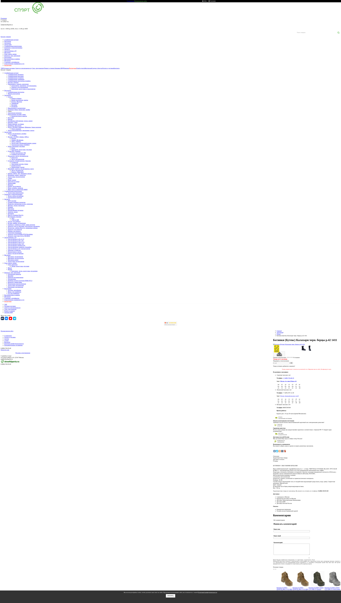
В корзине (4, 18)
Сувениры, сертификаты (11, 62)
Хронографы (12, 183)
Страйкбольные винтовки (16, 76)
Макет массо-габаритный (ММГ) (18, 189)
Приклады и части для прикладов (18, 156)
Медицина (7, 60)
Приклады (14, 157)
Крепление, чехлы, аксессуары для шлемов (24, 271)
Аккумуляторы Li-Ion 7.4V (16, 244)
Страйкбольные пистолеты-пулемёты (19, 81)
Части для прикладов (17, 159)
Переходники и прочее (15, 252)
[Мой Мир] (282, 451)
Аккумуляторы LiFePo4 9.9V (16, 245)
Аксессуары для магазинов (16, 261)
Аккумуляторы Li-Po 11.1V (16, 239)
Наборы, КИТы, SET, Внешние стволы (19, 173)
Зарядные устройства (14, 250)
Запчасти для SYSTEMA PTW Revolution (20, 234)
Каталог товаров (6, 36)
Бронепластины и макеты (19, 116)
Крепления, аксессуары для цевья (21, 149)
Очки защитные (12, 264)
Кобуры (10, 119)
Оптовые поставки (9, 68)
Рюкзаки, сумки (12, 122)
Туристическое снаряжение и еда (14, 63)
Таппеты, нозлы (13, 212)
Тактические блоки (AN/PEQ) (20, 145)
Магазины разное (13, 260)
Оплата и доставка (108, 68)
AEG (12, 218)
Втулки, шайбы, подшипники (17, 223)
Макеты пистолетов (14, 93)
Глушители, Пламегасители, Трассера (19, 161)
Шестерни (11, 208)
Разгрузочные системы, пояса (17, 114)
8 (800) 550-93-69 (10, 26)
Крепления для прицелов (15, 287)
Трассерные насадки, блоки (19, 164)
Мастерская (88, 68)
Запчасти (7, 49)
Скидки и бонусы (97, 68)
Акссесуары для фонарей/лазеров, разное (23, 143)
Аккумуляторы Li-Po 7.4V (16, 240)
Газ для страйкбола (13, 293)
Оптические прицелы (14, 274)
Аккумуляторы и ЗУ (10, 51)
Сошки (10, 178)
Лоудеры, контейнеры (14, 290)
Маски (10, 268)
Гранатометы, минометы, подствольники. (24, 85)
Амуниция (7, 43)
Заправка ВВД (59, 68)
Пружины (11, 213)
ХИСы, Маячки (16, 141)
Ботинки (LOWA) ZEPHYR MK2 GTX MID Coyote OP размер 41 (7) (300, 589)
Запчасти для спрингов (15, 229)
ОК (291, 363)
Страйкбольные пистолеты (16, 92)
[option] (285, 584)
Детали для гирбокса (14, 221)
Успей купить (80, 68)
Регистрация (213, 1)
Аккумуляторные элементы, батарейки (19, 247)
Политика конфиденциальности (14, 343)
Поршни (10, 207)
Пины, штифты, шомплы (15, 188)
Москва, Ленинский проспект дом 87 (289, 396)
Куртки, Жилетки (16, 101)
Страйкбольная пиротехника (13, 46)
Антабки (14, 135)
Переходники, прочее (17, 167)
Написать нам (5, 350)
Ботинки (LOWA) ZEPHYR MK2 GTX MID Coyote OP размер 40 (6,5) (284, 589)
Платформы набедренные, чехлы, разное (20, 121)
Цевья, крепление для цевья (16, 146)
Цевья (13, 148)
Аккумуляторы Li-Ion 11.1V (16, 242)
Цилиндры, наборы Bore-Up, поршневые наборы (23, 228)
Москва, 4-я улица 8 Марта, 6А (288, 381)
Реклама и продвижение (22, 353)
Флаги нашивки (16, 129)
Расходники (7, 57)
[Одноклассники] (280, 451)
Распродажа (7, 65)
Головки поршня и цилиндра (16, 202)
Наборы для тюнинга (14, 231)
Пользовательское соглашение (13, 345)
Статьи (6, 340)
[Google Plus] (285, 451)
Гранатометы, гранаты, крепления (18, 84)
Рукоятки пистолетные (18, 154)
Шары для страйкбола (14, 292)
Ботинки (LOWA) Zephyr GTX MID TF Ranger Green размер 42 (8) (316, 589)
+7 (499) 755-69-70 (288, 378)
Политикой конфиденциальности (207, 592)
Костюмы (14, 105)
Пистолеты (7, 41)
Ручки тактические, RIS (18, 153)
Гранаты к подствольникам (19, 87)
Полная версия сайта (140, 1)
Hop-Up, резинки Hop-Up (15, 215)
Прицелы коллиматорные (15, 277)
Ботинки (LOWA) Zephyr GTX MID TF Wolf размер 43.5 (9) (332, 589)
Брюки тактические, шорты (19, 100)
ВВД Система (12, 201)
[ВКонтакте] (274, 451)
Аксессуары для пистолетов (16, 177)
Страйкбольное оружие (11, 39)
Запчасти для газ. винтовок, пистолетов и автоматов (24, 226)
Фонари (13, 138)
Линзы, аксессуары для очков (20, 266)
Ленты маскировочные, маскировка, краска (21, 130)
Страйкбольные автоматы (16, 74)
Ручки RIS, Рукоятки (14, 151)
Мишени (10, 185)
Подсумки (11, 117)
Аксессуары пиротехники (16, 193)
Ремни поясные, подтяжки (16, 124)
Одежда (10, 97)
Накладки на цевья (13, 181)
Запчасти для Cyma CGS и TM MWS (19, 236)
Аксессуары (8, 44)
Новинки (66, 68)
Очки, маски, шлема (10, 54)
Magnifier (10, 276)
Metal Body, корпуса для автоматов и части (21, 169)
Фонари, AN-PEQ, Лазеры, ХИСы (18, 137)
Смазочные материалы (15, 232)
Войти (205, 1)
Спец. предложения (38, 68)
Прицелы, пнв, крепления (12, 55)
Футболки (14, 106)
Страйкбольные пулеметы (16, 77)
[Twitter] (277, 451)
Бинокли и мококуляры (15, 282)
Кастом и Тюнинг (13, 82)
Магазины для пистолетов (16, 258)
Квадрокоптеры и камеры (12, 59)
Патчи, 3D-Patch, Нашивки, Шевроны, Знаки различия (24, 127)
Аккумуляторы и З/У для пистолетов (19, 248)
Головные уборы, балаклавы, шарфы (19, 109)
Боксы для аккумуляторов (15, 253)
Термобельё (14, 103)
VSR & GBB (15, 220)
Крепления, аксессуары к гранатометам (23, 89)
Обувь (10, 111)
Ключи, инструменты (14, 186)
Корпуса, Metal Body (17, 172)
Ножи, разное (12, 180)
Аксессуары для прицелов (16, 285)
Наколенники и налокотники (16, 108)
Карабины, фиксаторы (14, 125)
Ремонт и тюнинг (49, 68)
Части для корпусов (17, 170)
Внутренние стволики (14, 216)
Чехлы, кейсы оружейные (15, 196)
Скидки (6, 339)
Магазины (7, 52)
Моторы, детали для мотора (16, 205)
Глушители (14, 162)
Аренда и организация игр (23, 68)
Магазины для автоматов (15, 256)
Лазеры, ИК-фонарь (17, 140)
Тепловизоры (12, 279)
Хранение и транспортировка (13, 47)
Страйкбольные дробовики (16, 79)
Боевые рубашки (16, 98)
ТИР (2, 68)
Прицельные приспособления (17, 284)
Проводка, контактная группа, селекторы (20, 204)
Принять (170, 596)
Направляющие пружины (15, 210)
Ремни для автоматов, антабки (17, 133)
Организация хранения (15, 197)
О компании (130, 1)
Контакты (117, 68)
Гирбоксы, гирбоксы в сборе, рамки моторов (21, 224)
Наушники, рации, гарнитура (17, 175)
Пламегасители (16, 165)
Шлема (10, 269)
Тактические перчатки (14, 113)
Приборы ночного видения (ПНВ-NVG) (20, 280)
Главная (279, 331)
